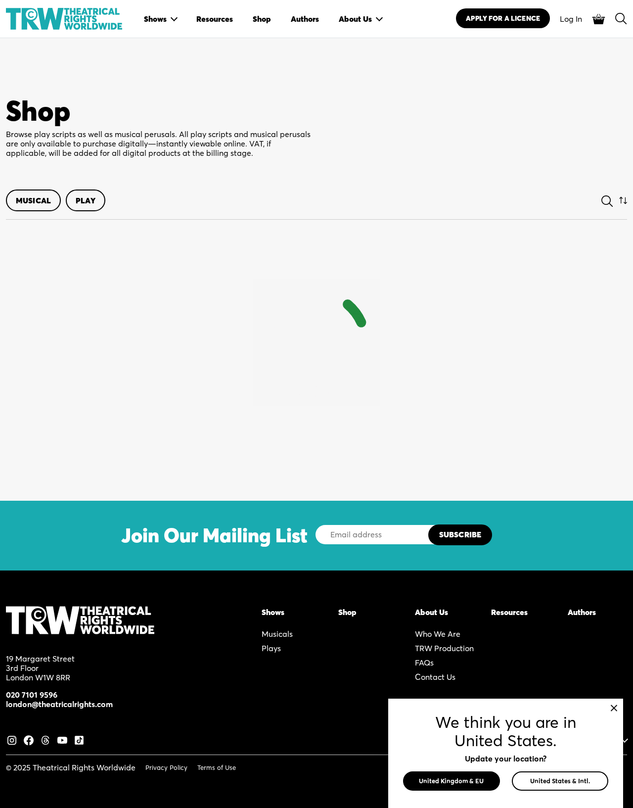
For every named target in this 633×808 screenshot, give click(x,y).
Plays (271, 648)
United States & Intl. (560, 781)
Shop (347, 612)
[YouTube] (62, 739)
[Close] (614, 708)
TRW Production (444, 648)
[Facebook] (29, 739)
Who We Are (437, 634)
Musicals (277, 634)
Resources (509, 612)
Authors (582, 612)
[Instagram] (12, 739)
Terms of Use (216, 767)
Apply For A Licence (503, 18)
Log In (571, 19)
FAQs (424, 662)
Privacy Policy (166, 767)
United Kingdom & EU (451, 781)
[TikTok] (79, 739)
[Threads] (45, 739)
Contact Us (435, 677)
